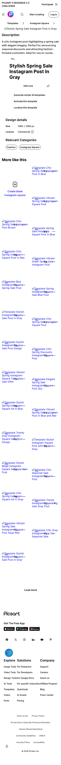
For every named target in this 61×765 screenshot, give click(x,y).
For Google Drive (25, 678)
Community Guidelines (26, 735)
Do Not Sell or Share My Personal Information (30, 722)
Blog (42, 689)
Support (44, 666)
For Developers (25, 672)
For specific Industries (28, 683)
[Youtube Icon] (42, 639)
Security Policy (23, 742)
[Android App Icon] (22, 629)
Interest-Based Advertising (30, 729)
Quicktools (22, 689)
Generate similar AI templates (29, 95)
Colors (7, 695)
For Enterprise (24, 666)
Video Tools (10, 672)
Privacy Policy (38, 716)
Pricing (20, 700)
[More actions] (54, 171)
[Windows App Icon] (34, 629)
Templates (9, 689)
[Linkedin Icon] (33, 639)
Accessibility (39, 742)
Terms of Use (22, 716)
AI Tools (8, 683)
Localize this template (25, 107)
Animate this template (25, 101)
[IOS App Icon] (9, 629)
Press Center (46, 695)
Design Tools (10, 678)
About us (44, 678)
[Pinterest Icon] (51, 639)
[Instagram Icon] (24, 639)
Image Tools (10, 666)
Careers (44, 672)
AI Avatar (22, 695)
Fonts (6, 700)
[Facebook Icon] (7, 639)
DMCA (42, 735)
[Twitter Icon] (16, 639)
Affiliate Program (48, 683)
